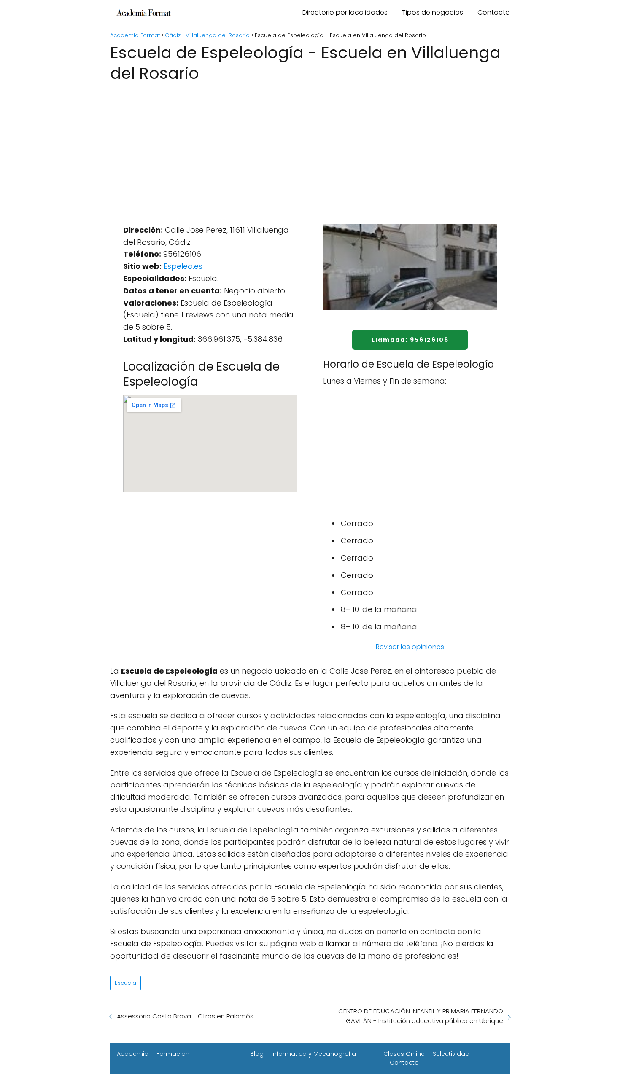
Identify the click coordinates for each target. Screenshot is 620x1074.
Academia (132, 1054)
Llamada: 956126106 (410, 340)
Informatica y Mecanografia (314, 1054)
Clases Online (404, 1054)
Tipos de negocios (432, 12)
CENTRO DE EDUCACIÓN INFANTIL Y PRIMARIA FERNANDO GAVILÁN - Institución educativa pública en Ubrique (420, 1016)
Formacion (172, 1054)
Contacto (493, 12)
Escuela (125, 983)
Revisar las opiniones (410, 647)
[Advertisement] (310, 148)
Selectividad (451, 1054)
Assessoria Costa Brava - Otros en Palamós (185, 1016)
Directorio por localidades (345, 12)
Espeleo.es (183, 266)
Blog (257, 1054)
